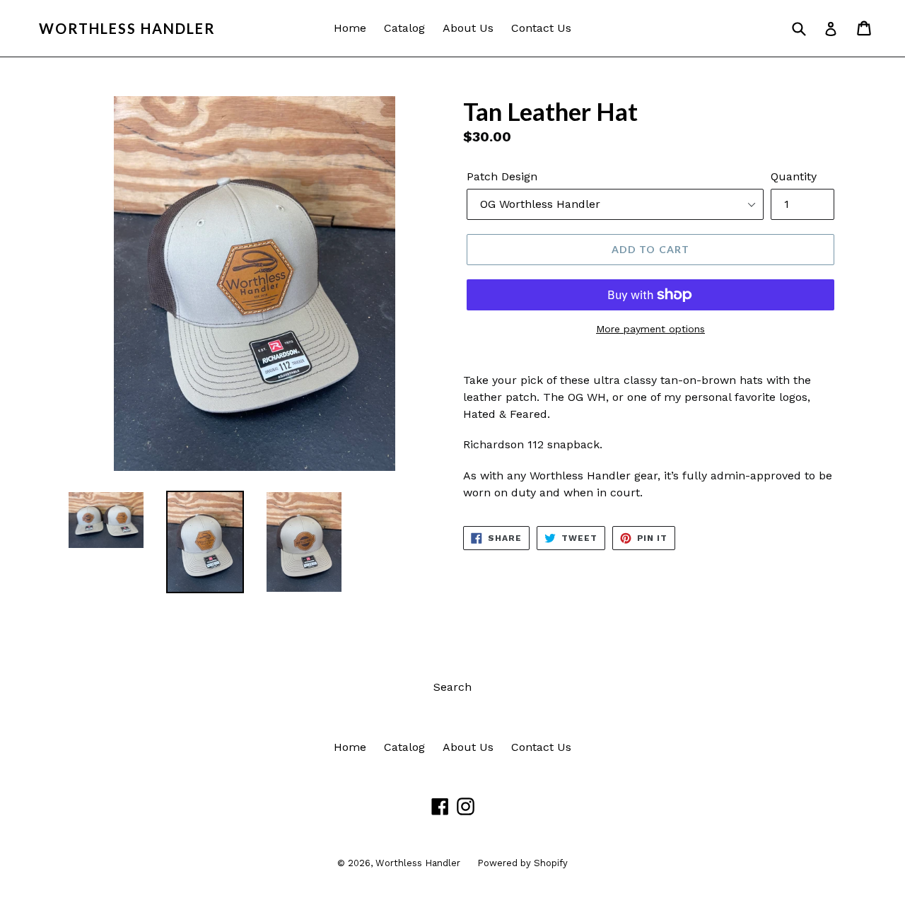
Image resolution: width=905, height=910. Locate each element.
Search (452, 687)
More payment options (650, 328)
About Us (468, 28)
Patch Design (502, 176)
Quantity (794, 176)
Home (350, 28)
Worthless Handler (127, 28)
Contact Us (541, 28)
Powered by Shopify (522, 863)
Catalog (404, 28)
